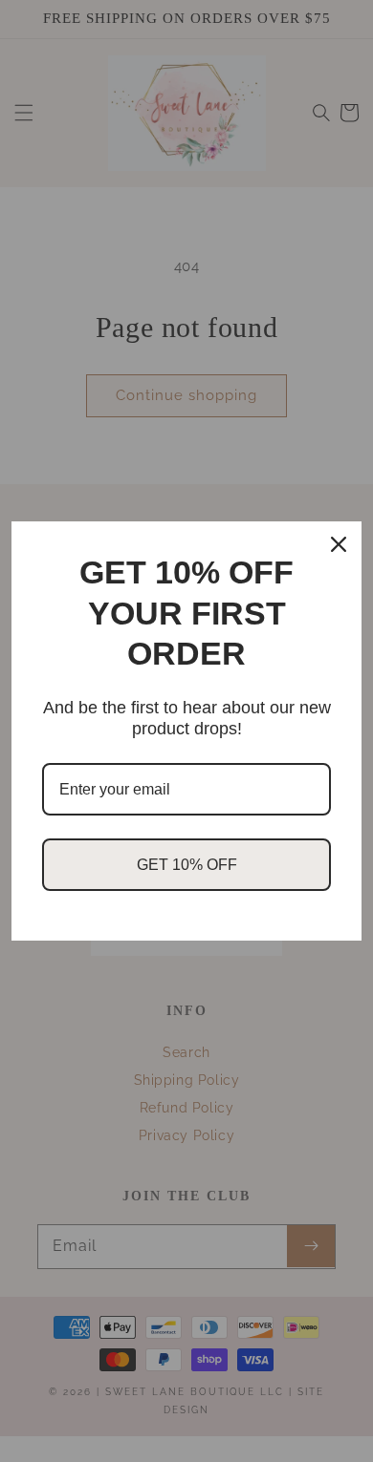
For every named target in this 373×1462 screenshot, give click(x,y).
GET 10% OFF (187, 865)
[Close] (339, 544)
